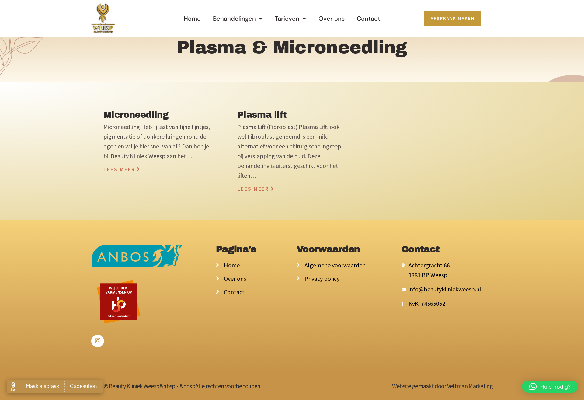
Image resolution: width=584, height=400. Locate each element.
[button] (550, 387)
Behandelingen (234, 19)
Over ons (331, 19)
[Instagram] (97, 341)
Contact (368, 19)
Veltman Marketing (470, 386)
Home (192, 19)
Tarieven (287, 19)
